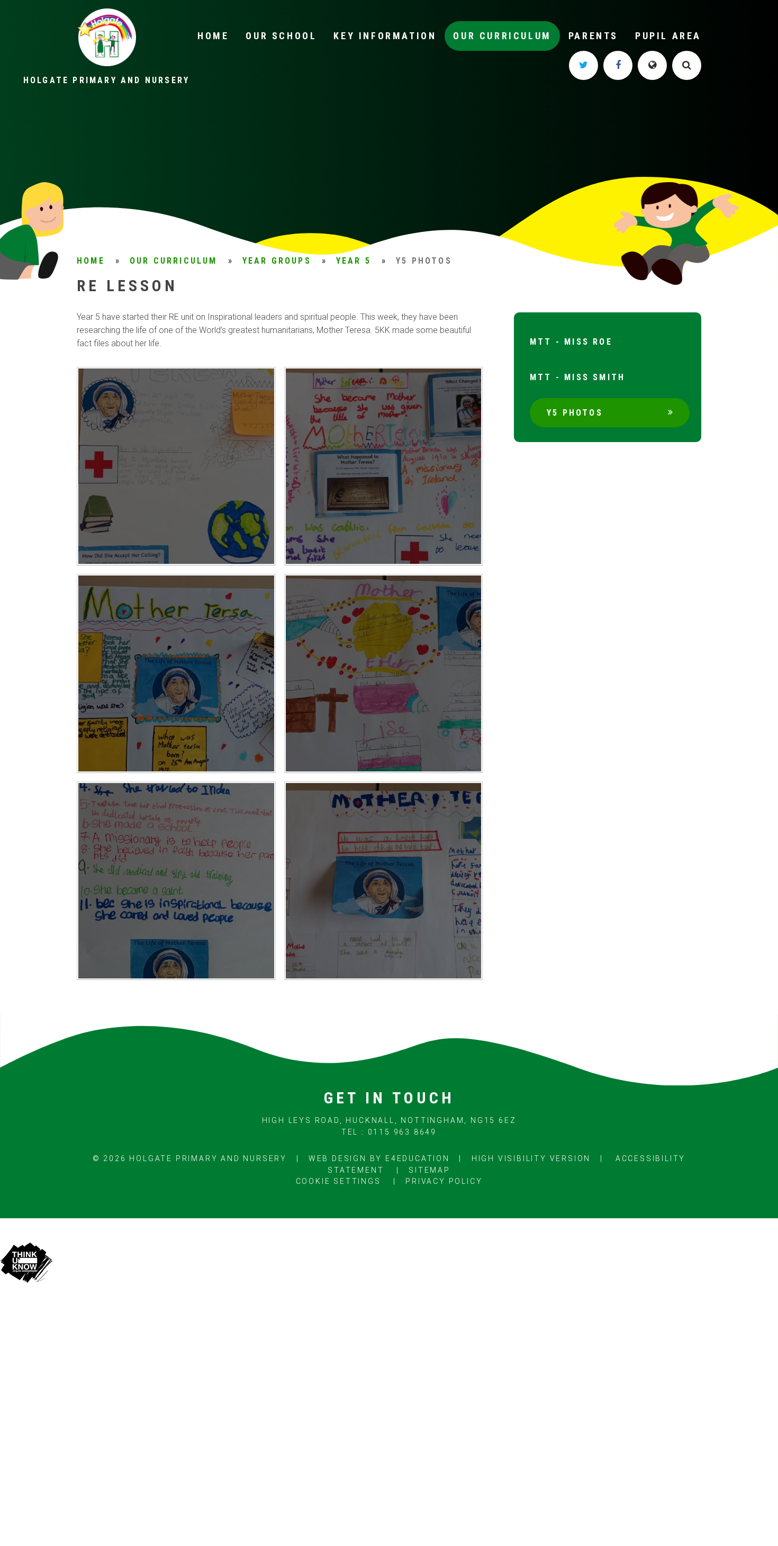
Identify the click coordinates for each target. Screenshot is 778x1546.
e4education (417, 1158)
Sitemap (429, 1170)
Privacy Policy (443, 1181)
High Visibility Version (531, 1158)
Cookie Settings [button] (338, 1181)
